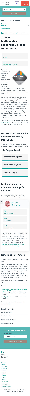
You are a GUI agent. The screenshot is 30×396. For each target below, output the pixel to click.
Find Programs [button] (25, 3)
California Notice (5, 385)
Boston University (16, 203)
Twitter (3, 373)
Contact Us (3, 362)
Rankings (4, 25)
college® (4, 356)
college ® (7, 3)
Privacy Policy (5, 383)
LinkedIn (4, 379)
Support (3, 364)
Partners (3, 372)
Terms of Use (5, 381)
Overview (4, 24)
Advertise (3, 370)
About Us (3, 359)
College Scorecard (7, 297)
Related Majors (5, 28)
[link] (15, 25)
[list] (15, 25)
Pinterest (4, 375)
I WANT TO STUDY (8, 333)
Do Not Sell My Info (6, 386)
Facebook (4, 377)
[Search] (17, 3)
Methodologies (4, 368)
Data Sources (4, 366)
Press (2, 361)
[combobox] (17, 3)
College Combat (5, 122)
